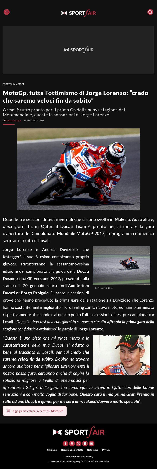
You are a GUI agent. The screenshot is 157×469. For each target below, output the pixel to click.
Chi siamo (52, 449)
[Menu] (7, 12)
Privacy (106, 449)
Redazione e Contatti (72, 449)
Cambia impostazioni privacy (78, 456)
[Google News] (85, 443)
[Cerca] (150, 12)
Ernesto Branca (13, 120)
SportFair (8, 84)
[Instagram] (72, 443)
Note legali (92, 449)
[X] (78, 443)
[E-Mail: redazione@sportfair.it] (91, 443)
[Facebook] (65, 443)
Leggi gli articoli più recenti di (37, 411)
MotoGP (20, 84)
